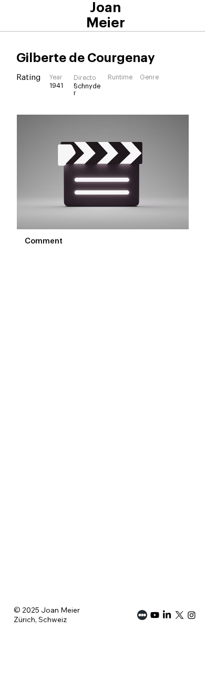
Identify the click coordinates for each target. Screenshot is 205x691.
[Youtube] (155, 615)
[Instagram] (192, 615)
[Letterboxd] (142, 615)
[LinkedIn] (167, 615)
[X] (179, 615)
